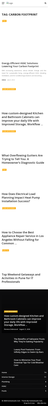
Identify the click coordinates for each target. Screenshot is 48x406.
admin (4, 80)
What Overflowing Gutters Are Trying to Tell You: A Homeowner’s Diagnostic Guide (23, 158)
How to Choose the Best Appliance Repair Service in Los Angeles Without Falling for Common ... (23, 237)
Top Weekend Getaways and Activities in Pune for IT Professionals (21, 278)
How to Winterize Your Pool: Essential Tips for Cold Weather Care (29, 362)
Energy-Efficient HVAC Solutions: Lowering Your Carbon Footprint (20, 65)
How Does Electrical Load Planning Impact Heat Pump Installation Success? (21, 197)
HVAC (4, 21)
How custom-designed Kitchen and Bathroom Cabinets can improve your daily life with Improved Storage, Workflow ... (22, 118)
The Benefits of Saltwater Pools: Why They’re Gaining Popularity (29, 340)
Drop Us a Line (29, 403)
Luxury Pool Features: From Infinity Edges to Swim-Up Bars (28, 350)
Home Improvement (9, 89)
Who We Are (41, 403)
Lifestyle (5, 250)
